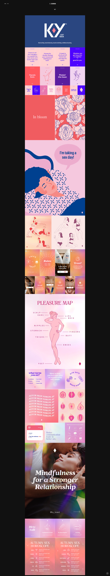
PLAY (8, 3)
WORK (5, 3)
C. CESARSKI (53, 4)
